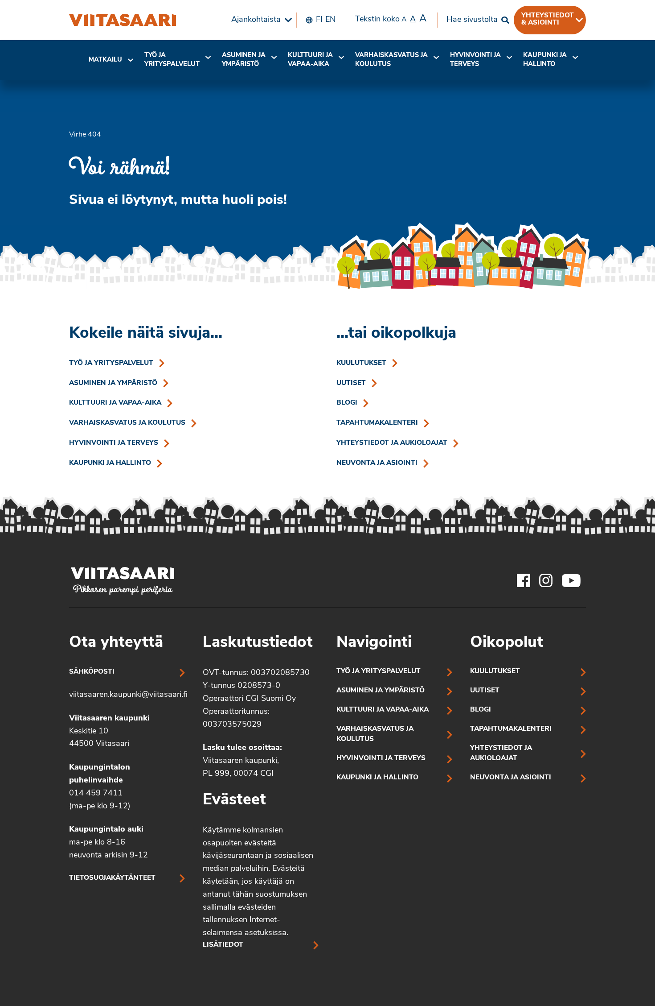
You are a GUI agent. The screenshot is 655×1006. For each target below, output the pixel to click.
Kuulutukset (361, 363)
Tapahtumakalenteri (377, 423)
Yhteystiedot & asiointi (547, 19)
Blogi (346, 403)
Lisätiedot (223, 945)
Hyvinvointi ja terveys (113, 443)
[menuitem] (259, 20)
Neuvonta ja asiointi (377, 463)
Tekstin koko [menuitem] (390, 19)
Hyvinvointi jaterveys (475, 60)
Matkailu (105, 60)
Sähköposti (92, 672)
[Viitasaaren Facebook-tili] (523, 580)
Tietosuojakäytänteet (112, 878)
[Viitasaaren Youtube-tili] (571, 580)
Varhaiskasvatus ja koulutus (391, 60)
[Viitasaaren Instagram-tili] (546, 580)
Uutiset (351, 383)
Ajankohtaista (256, 20)
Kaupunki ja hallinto (545, 60)
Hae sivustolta (472, 20)
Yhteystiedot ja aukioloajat (391, 443)
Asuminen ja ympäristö (244, 60)
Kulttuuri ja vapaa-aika (310, 60)
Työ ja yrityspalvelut (172, 60)
